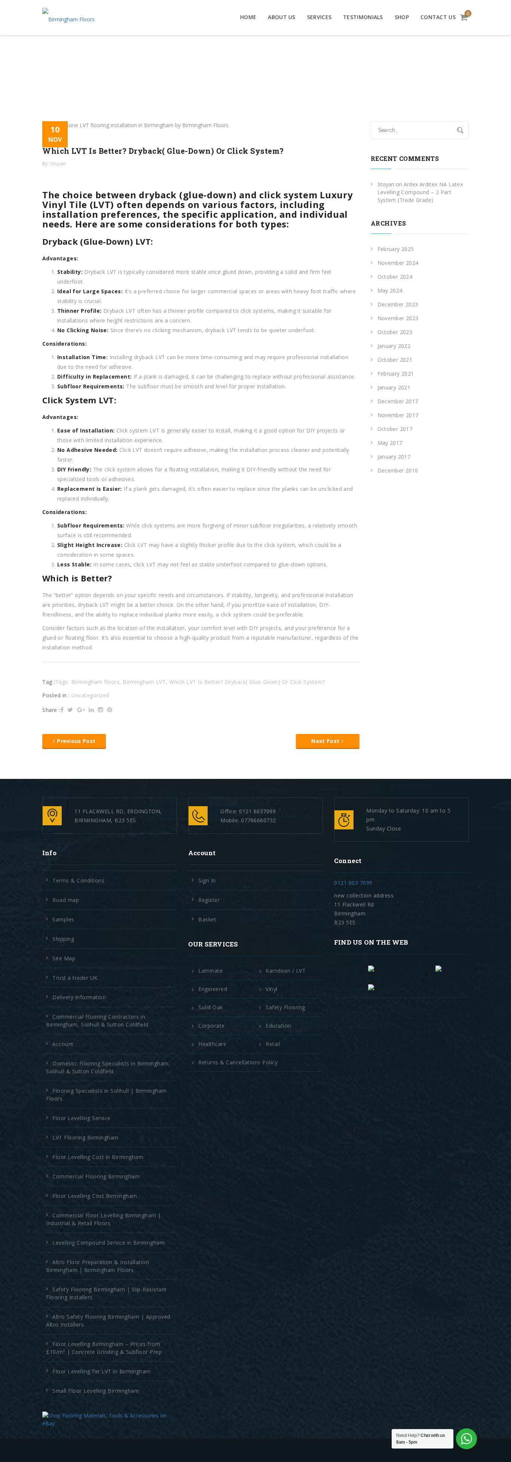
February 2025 (395, 249)
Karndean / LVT (286, 970)
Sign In (207, 880)
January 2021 (394, 387)
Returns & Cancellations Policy (238, 1062)
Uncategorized (90, 695)
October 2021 (395, 359)
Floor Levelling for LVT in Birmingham (101, 1371)
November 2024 (398, 262)
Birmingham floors (95, 681)
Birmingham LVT (144, 681)
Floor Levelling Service (81, 1118)
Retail (273, 1044)
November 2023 (398, 318)
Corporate (211, 1025)
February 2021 (395, 373)
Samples (63, 919)
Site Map (63, 958)
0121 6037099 (257, 811)
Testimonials (363, 17)
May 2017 (390, 442)
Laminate (210, 970)
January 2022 (394, 345)
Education (278, 1025)
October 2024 (395, 276)
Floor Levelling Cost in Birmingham (97, 1156)
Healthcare (212, 1044)
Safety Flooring (285, 1007)
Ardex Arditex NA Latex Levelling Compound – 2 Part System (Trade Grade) (420, 192)
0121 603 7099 (353, 882)
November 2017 (398, 415)
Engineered (212, 989)
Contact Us (438, 17)
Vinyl (272, 989)
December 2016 (397, 470)
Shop (402, 17)
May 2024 (390, 290)
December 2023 (397, 304)
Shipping (63, 938)
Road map (65, 899)
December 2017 (397, 401)
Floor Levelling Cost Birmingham (94, 1195)
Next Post (325, 740)
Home (248, 17)
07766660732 (258, 820)
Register (209, 899)
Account (63, 1043)
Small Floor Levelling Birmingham (95, 1390)
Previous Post (76, 740)
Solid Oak (210, 1007)
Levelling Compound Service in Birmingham (108, 1242)
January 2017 (394, 456)
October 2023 (395, 332)
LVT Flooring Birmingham (85, 1137)
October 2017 (395, 428)
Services (319, 17)
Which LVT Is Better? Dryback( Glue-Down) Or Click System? (247, 681)
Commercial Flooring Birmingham (96, 1176)
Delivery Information (79, 997)
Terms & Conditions (78, 880)
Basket (207, 919)
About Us (281, 17)
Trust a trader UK (75, 977)
